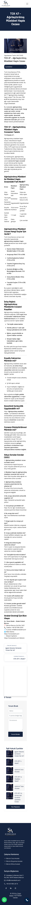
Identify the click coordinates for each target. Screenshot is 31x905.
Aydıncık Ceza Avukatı (19, 771)
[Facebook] (6, 888)
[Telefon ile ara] (4, 899)
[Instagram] (15, 888)
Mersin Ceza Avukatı (12, 858)
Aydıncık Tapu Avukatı (19, 787)
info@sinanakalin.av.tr (13, 880)
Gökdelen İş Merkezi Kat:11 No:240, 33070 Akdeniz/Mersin (14, 876)
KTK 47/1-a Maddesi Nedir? (18, 779)
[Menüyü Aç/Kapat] (27, 4)
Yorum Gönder (15, 734)
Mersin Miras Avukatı (13, 864)
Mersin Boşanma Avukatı (14, 861)
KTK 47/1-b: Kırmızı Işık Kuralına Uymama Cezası (18, 797)
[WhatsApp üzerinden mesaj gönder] (27, 900)
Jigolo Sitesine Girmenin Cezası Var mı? (19, 754)
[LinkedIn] (11, 888)
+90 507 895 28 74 (12, 884)
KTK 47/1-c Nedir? (18, 762)
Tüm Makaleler (15, 807)
